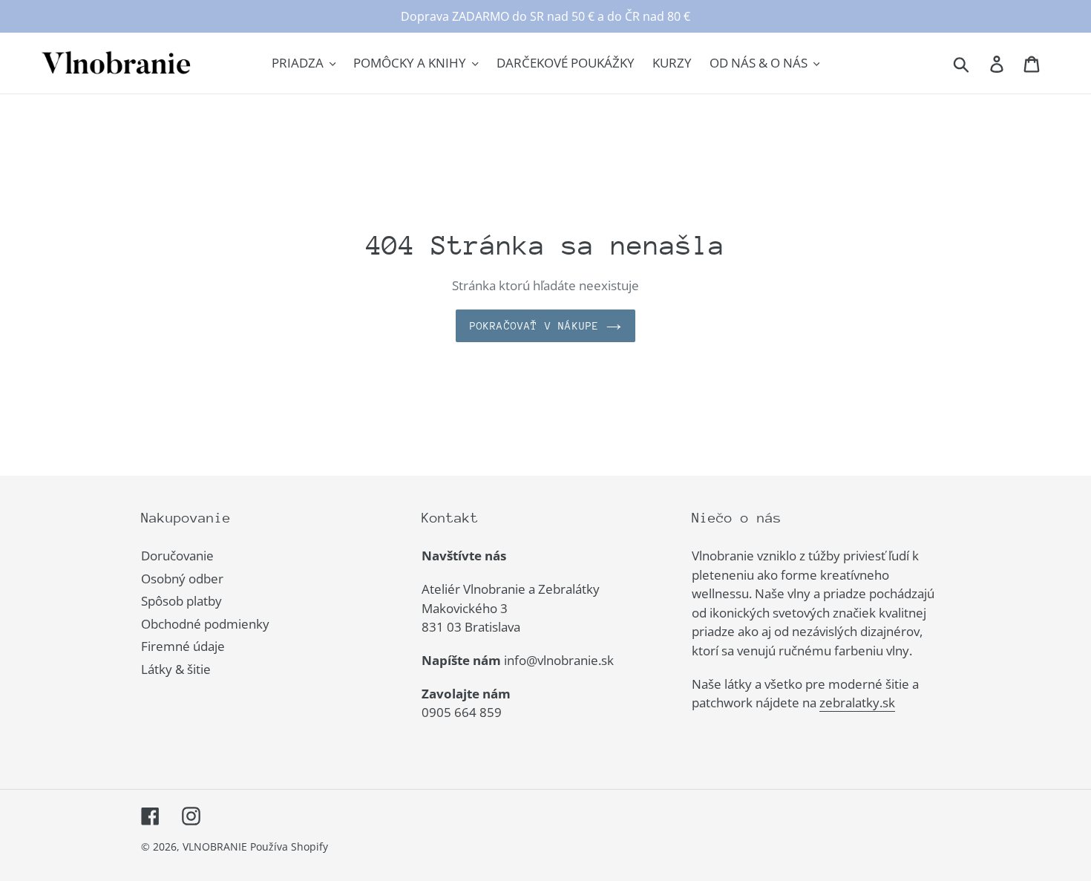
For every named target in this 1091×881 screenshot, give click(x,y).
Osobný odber (182, 578)
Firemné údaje (183, 646)
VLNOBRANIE (215, 846)
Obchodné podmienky (205, 623)
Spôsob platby (181, 600)
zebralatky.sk (857, 702)
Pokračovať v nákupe (535, 326)
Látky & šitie (176, 669)
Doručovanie (177, 555)
